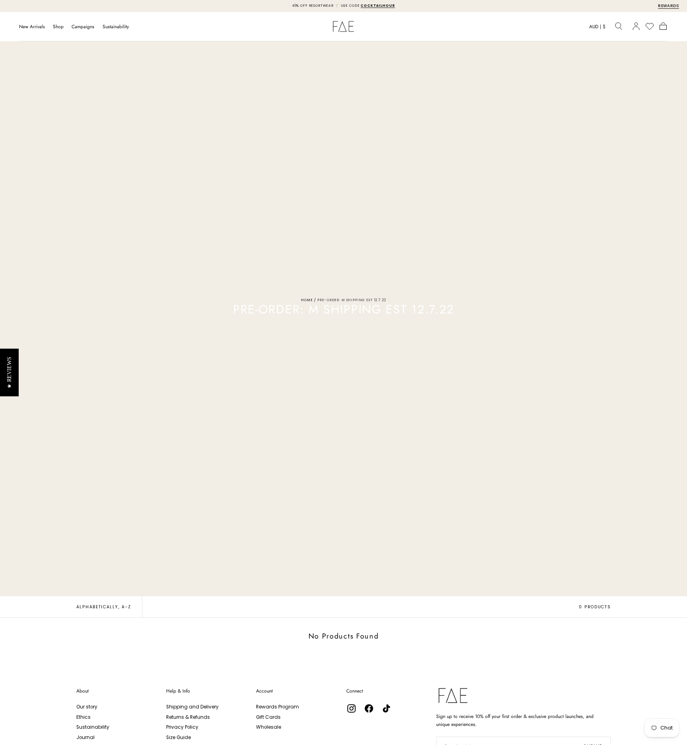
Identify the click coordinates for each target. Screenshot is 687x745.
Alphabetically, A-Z (103, 607)
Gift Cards (268, 717)
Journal (85, 737)
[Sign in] (636, 26)
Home (306, 300)
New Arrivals (32, 27)
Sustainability (116, 27)
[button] (597, 28)
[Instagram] (351, 708)
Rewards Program (277, 707)
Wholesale (268, 727)
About (82, 691)
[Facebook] (369, 708)
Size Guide (178, 737)
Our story (86, 707)
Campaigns (83, 27)
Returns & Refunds (188, 717)
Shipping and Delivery (192, 707)
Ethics (83, 717)
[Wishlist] (649, 26)
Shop (58, 27)
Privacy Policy (182, 727)
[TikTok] (386, 708)
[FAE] (453, 695)
